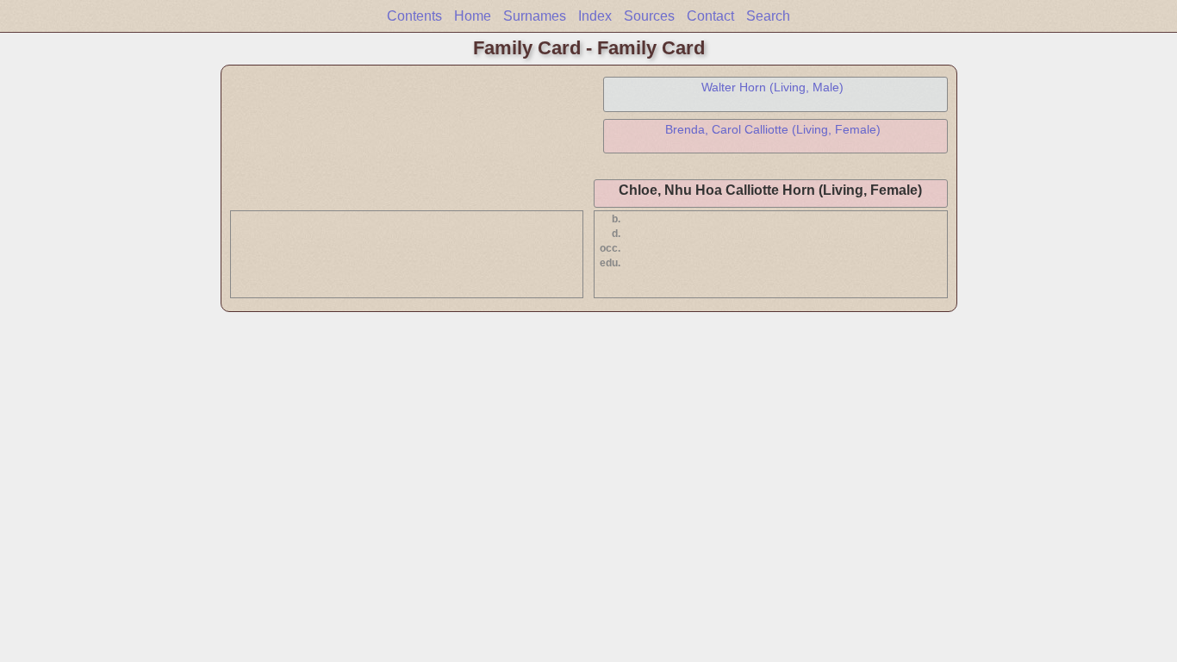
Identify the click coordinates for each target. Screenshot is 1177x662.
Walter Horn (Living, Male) (772, 87)
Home (472, 16)
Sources (649, 16)
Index (595, 16)
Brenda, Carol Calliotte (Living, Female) (773, 129)
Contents (414, 16)
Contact (710, 16)
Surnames (534, 16)
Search (768, 16)
